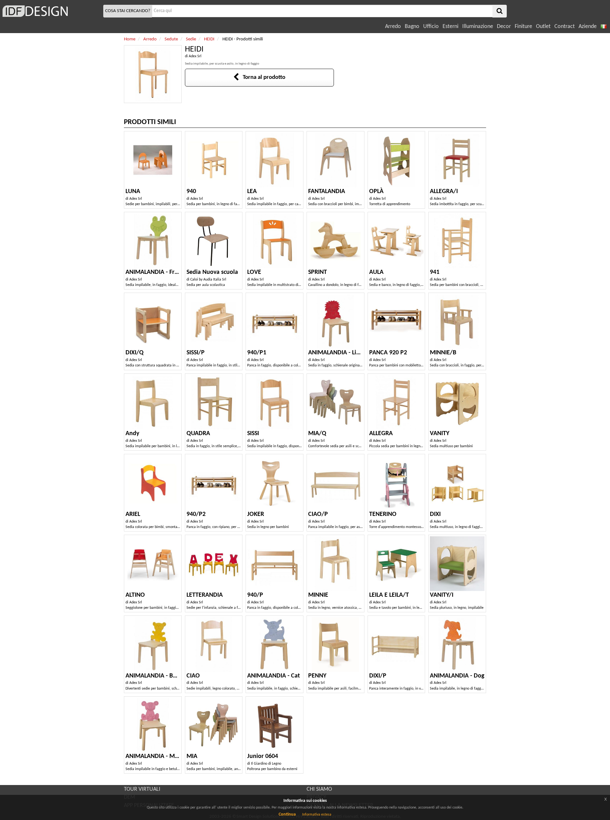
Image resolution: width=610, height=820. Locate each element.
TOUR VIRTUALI (142, 789)
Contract (564, 27)
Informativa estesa (316, 815)
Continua (287, 814)
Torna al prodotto (262, 77)
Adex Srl (195, 56)
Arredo (393, 27)
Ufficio (431, 27)
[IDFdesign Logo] (51, 11)
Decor (504, 27)
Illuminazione (477, 27)
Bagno (412, 27)
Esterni (450, 27)
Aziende (588, 27)
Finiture (523, 27)
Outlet (543, 27)
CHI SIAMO (319, 789)
